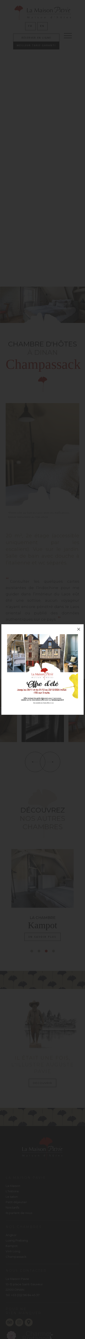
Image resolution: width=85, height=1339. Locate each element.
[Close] (79, 629)
